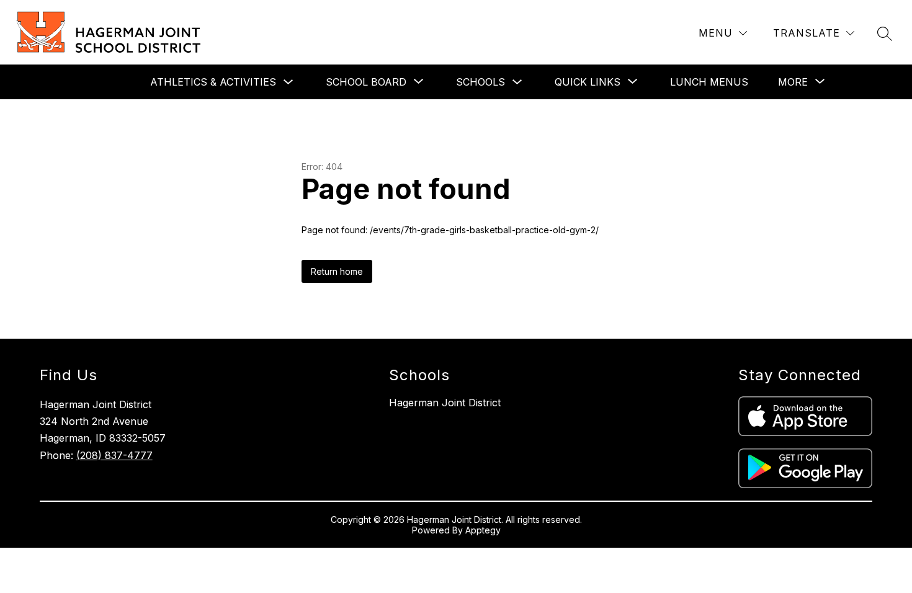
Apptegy (483, 530)
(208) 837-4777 (114, 455)
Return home (337, 271)
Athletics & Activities (213, 82)
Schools (480, 82)
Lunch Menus (709, 82)
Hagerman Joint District (445, 402)
